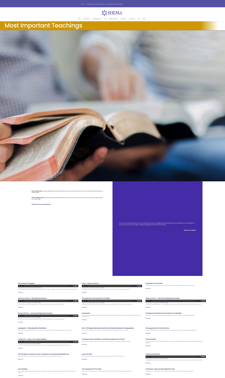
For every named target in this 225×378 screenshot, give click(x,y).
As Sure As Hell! (87, 354)
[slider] (76, 286)
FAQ (105, 18)
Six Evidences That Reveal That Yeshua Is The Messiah (164, 313)
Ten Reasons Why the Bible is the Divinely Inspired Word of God (103, 339)
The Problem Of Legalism (26, 283)
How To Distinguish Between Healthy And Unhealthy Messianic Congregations (108, 328)
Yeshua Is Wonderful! (153, 354)
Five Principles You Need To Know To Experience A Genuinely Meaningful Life (43, 354)
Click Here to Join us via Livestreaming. (41, 204)
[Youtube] (83, 4)
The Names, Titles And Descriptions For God (160, 369)
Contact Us (131, 18)
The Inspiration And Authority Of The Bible (96, 298)
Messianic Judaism (113, 18)
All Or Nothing (22, 369)
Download (34, 287)
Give (139, 18)
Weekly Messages (96, 18)
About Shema (86, 18)
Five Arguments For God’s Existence (157, 328)
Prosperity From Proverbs (154, 283)
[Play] (19, 286)
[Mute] (73, 286)
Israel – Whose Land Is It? (90, 283)
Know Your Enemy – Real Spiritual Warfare (32, 298)
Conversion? (86, 313)
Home (79, 18)
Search (144, 18)
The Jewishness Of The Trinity (91, 369)
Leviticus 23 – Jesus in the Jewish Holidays (32, 339)
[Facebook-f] (81, 4)
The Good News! (151, 339)
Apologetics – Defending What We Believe (32, 328)
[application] (48, 286)
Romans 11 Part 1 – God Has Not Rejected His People (163, 298)
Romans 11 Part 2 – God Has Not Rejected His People (35, 313)
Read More (20, 292)
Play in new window (26, 287)
